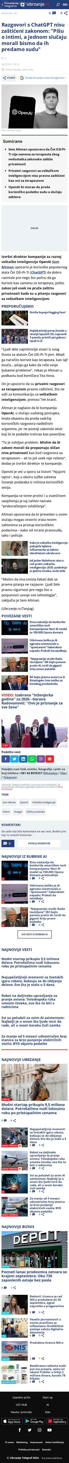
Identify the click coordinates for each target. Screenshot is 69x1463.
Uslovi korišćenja (54, 1442)
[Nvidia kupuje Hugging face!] (14, 318)
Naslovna (6, 13)
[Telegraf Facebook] (19, 1430)
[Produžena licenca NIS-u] (14, 1351)
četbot (6, 811)
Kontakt (46, 1449)
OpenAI (24, 802)
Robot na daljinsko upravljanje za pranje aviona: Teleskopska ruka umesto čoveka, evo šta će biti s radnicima (29, 1001)
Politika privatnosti (29, 1449)
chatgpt (18, 811)
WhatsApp (51, 773)
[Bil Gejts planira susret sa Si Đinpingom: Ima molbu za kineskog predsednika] (14, 682)
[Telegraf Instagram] (39, 1430)
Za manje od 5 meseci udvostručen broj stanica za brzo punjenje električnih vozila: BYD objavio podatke (34, 1040)
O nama (9, 1442)
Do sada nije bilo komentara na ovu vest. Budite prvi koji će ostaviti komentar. (33, 833)
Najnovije (21, 1059)
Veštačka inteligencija (43, 802)
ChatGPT (38, 272)
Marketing (22, 1442)
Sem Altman (9, 802)
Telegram (9, 777)
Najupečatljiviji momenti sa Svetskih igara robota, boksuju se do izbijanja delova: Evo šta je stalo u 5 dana (32, 980)
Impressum (36, 1442)
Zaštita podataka (35, 811)
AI (16, 13)
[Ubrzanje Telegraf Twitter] (29, 1430)
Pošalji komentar (39, 843)
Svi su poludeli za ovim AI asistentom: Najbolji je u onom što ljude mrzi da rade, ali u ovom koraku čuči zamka (32, 1021)
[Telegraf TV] (49, 1430)
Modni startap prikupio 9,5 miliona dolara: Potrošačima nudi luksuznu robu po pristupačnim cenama (30, 962)
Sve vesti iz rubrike (35, 934)
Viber (63, 773)
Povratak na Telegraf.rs (11, 5)
